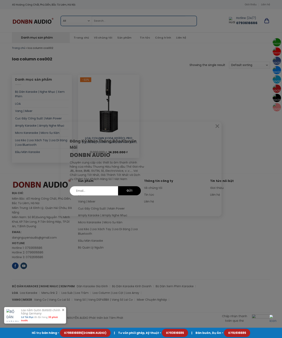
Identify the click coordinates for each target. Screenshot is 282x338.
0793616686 (175, 333)
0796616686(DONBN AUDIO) (85, 333)
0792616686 (237, 333)
